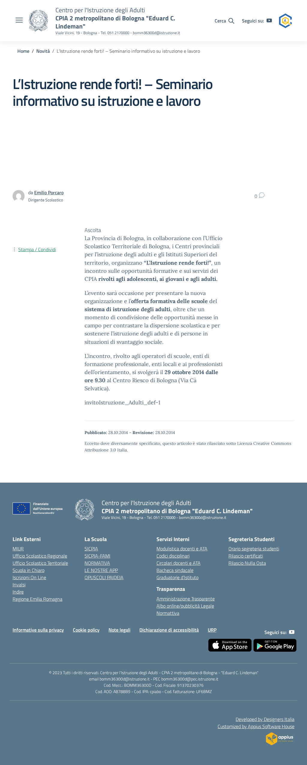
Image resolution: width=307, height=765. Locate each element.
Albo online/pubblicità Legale (185, 605)
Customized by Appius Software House (256, 726)
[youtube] (269, 20)
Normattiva (167, 613)
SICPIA (91, 548)
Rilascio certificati (245, 555)
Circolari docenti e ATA (178, 563)
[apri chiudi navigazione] (19, 20)
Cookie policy (86, 629)
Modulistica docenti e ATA (181, 548)
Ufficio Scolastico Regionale (40, 555)
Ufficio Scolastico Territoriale (40, 563)
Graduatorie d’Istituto (177, 577)
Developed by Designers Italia (265, 719)
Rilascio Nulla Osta (247, 563)
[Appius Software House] (279, 737)
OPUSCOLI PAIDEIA (104, 577)
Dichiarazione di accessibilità (169, 629)
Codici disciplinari (172, 555)
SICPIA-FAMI (97, 555)
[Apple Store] (229, 645)
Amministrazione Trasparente (185, 598)
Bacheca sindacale (174, 570)
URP (212, 629)
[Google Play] (274, 645)
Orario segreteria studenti (253, 548)
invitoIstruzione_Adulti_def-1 (122, 402)
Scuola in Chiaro (28, 570)
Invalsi (19, 584)
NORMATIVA (97, 563)
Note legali (119, 629)
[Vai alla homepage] (38, 20)
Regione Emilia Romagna (37, 599)
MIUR (18, 548)
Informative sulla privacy (38, 629)
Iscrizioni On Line (29, 577)
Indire (18, 591)
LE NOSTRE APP (101, 570)
